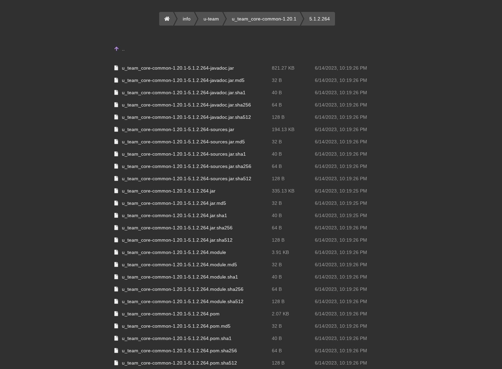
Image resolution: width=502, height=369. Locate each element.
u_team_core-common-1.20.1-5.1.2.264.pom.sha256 (179, 350)
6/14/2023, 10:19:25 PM (341, 191)
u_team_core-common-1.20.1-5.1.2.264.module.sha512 (182, 301)
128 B (278, 117)
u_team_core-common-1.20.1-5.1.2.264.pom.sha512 (179, 363)
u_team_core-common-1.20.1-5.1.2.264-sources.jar (178, 129)
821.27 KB (283, 68)
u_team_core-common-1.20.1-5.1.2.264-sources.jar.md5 (183, 141)
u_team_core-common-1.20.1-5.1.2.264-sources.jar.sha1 (184, 154)
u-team (211, 19)
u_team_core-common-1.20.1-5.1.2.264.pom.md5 (176, 326)
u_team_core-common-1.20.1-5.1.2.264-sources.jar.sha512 (186, 178)
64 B (277, 105)
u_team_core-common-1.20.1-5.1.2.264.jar (168, 191)
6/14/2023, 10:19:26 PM (341, 68)
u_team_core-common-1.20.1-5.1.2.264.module (174, 252)
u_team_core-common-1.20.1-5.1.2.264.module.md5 (179, 264)
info (187, 19)
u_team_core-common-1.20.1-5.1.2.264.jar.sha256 (177, 227)
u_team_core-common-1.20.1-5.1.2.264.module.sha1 (180, 277)
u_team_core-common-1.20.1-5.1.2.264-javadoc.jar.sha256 (186, 105)
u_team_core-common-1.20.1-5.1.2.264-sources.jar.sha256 (186, 166)
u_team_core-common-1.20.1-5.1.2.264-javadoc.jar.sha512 (186, 117)
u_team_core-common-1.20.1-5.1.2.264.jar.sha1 (174, 215)
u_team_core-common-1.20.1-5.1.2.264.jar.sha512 (177, 240)
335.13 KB (283, 191)
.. (123, 49)
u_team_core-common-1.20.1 (264, 19)
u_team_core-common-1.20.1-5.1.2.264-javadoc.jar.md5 (183, 80)
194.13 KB (283, 129)
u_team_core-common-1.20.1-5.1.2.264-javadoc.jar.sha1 (184, 92)
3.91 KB (280, 252)
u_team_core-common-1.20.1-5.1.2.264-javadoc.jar (178, 68)
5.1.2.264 (319, 19)
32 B (277, 80)
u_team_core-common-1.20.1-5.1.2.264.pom (171, 313)
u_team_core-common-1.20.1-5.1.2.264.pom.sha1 (177, 338)
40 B (277, 92)
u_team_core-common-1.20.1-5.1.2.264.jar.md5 (174, 203)
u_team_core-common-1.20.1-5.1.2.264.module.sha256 (182, 289)
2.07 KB (280, 313)
